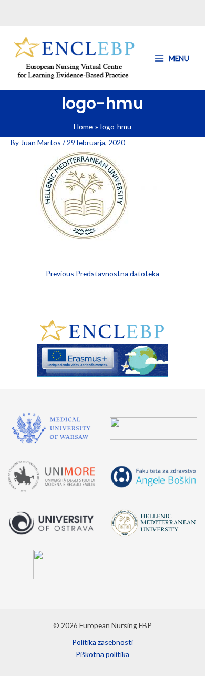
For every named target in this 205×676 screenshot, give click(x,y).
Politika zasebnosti (102, 642)
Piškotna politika (102, 654)
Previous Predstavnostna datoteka (102, 273)
